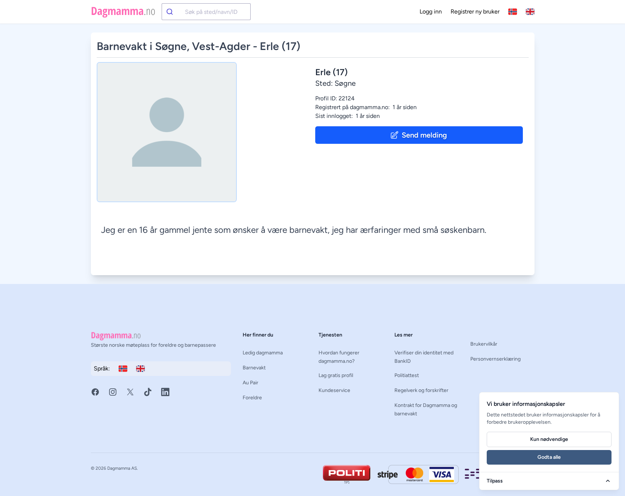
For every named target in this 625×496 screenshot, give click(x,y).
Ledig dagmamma (263, 353)
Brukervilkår (483, 344)
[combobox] (206, 11)
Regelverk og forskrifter (421, 390)
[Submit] (173, 12)
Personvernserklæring (495, 359)
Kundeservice (334, 390)
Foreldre (252, 398)
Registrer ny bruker (475, 11)
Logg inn (431, 11)
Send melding (424, 135)
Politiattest (406, 375)
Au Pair (250, 383)
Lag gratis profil (336, 375)
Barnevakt (254, 368)
